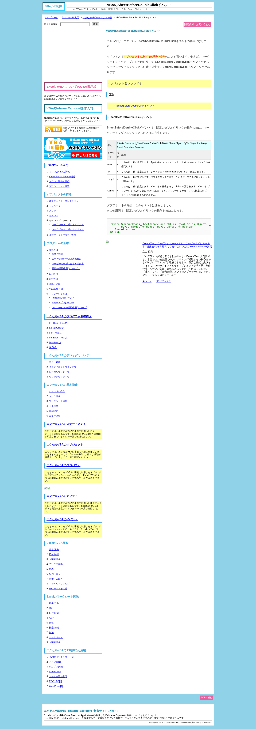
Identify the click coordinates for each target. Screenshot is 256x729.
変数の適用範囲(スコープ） (66, 268)
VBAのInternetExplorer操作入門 (69, 108)
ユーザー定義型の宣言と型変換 (68, 263)
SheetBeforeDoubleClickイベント (135, 105)
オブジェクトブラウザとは (62, 235)
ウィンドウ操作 (57, 391)
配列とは (53, 274)
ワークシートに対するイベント (68, 224)
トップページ (51, 17)
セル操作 (53, 406)
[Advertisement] (73, 54)
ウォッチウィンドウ (59, 376)
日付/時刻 (54, 554)
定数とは (53, 279)
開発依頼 (189, 24)
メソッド (53, 210)
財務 (51, 569)
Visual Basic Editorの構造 (62, 176)
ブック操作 (54, 396)
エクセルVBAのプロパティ (63, 465)
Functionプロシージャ (63, 297)
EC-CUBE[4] (55, 681)
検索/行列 (54, 627)
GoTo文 (53, 347)
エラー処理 (54, 362)
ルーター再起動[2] (58, 676)
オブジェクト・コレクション (64, 201)
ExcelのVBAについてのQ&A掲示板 (71, 86)
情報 (51, 622)
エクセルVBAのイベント (62, 519)
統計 (51, 608)
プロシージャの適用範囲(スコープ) (69, 307)
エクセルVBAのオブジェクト (64, 444)
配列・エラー (56, 574)
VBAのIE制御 (53, 6)
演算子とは (54, 284)
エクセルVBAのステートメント (66, 423)
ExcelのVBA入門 (70, 17)
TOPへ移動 (206, 697)
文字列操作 (54, 559)
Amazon (147, 281)
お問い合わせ (203, 24)
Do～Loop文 (55, 342)
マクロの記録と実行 (59, 181)
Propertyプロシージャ (63, 302)
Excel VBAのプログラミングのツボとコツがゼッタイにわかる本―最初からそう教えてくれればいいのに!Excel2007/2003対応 (177, 245)
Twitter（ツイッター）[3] (61, 657)
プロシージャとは (58, 293)
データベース (56, 637)
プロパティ (54, 206)
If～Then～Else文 (58, 323)
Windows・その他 (58, 588)
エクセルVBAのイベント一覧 (97, 17)
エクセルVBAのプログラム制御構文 (69, 316)
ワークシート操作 (58, 401)
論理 (51, 618)
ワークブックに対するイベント (68, 229)
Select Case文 (56, 328)
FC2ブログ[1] (56, 666)
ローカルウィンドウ (59, 372)
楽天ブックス (163, 281)
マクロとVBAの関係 (59, 171)
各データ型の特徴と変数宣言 (66, 258)
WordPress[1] (56, 686)
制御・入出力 (56, 578)
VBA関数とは (56, 289)
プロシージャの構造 (59, 186)
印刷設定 (53, 411)
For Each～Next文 (58, 337)
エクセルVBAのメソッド (62, 495)
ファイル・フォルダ (59, 583)
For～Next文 (55, 332)
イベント (53, 215)
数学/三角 (54, 549)
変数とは (53, 249)
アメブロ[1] (55, 661)
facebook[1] (55, 671)
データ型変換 (56, 564)
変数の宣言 (57, 253)
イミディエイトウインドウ (62, 367)
